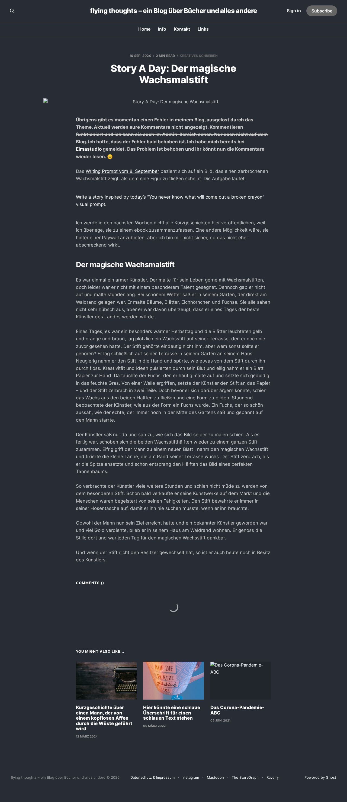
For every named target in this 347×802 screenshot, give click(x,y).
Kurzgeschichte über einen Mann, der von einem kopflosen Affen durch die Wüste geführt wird (104, 718)
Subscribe (321, 11)
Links (203, 29)
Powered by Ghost (320, 777)
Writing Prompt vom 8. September (122, 171)
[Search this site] (12, 11)
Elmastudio (89, 149)
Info (162, 29)
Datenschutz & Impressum (152, 777)
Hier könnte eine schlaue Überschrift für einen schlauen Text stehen (171, 713)
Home (144, 29)
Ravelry (272, 777)
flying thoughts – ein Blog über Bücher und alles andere (173, 11)
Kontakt (182, 29)
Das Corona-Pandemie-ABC (237, 710)
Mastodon (215, 777)
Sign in (294, 10)
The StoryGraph (245, 777)
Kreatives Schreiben (198, 56)
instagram (190, 777)
